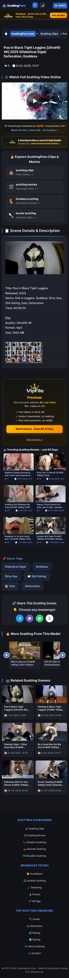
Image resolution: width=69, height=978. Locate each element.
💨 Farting (34, 939)
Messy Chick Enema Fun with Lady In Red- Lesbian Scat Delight (49, 506)
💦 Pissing (34, 932)
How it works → (34, 439)
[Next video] (63, 655)
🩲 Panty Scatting (35, 946)
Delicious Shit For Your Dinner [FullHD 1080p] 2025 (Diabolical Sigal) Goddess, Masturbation (17, 783)
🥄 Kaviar (34, 919)
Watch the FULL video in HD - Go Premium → (34, 130)
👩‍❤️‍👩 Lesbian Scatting (34, 880)
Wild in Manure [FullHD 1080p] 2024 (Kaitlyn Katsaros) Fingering (23, 664)
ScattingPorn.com (22, 33)
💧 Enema (34, 894)
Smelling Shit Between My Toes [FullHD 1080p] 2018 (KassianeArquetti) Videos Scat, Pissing (17, 506)
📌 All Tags (35, 901)
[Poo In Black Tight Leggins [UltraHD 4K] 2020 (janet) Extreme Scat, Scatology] (18, 694)
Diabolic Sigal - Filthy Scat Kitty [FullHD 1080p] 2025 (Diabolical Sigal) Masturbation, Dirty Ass (17, 746)
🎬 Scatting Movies (34, 835)
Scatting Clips (49, 33)
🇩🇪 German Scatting (34, 848)
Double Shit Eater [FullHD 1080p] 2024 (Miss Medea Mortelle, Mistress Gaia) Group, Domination (49, 538)
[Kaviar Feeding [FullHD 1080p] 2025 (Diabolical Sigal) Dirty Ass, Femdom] (51, 769)
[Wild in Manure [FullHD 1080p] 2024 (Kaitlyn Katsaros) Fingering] (24, 650)
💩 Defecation (34, 925)
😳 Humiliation (34, 873)
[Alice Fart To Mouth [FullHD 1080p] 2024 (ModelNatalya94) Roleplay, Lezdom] (51, 461)
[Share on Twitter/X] (49, 618)
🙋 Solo (10, 586)
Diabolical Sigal (15, 566)
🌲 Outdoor (34, 953)
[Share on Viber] (29, 618)
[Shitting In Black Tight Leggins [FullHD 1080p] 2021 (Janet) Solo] (51, 694)
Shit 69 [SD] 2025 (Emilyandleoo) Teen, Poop (55, 664)
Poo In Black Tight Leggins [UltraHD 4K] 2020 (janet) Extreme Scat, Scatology (15, 708)
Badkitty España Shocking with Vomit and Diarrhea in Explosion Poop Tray (18, 474)
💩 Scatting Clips (34, 828)
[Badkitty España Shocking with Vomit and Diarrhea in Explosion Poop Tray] (18, 461)
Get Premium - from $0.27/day (34, 428)
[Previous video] (6, 655)
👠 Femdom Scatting (34, 842)
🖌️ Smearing (34, 887)
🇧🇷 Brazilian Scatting (34, 855)
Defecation (32, 586)
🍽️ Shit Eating (36, 576)
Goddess (42, 566)
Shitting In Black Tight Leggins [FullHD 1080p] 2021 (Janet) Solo (50, 708)
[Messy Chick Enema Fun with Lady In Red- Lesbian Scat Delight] (51, 493)
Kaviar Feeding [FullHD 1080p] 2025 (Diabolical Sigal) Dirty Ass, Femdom (51, 783)
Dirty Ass (11, 576)
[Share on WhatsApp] (39, 618)
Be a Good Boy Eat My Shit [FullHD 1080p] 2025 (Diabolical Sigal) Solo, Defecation (50, 746)
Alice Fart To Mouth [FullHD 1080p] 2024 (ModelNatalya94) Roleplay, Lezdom (50, 474)
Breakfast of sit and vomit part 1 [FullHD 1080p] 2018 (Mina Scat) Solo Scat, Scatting (18, 538)
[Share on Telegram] (20, 618)
